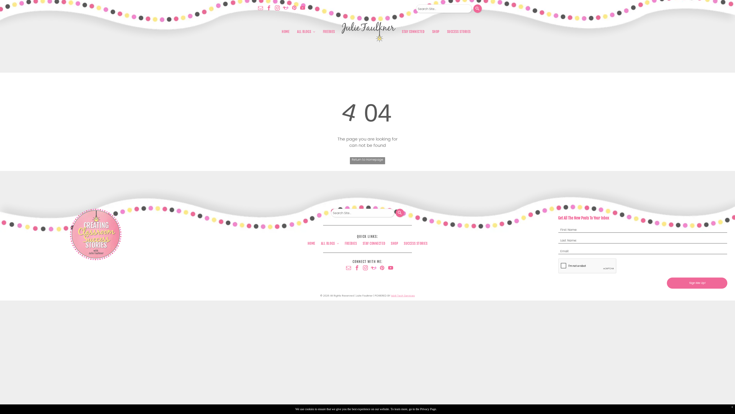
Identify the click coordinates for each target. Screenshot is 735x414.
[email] (260, 8)
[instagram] (277, 8)
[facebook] (269, 8)
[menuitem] (285, 31)
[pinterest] (294, 8)
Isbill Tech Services (403, 295)
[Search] (477, 8)
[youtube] (302, 8)
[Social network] (286, 8)
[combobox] (444, 8)
